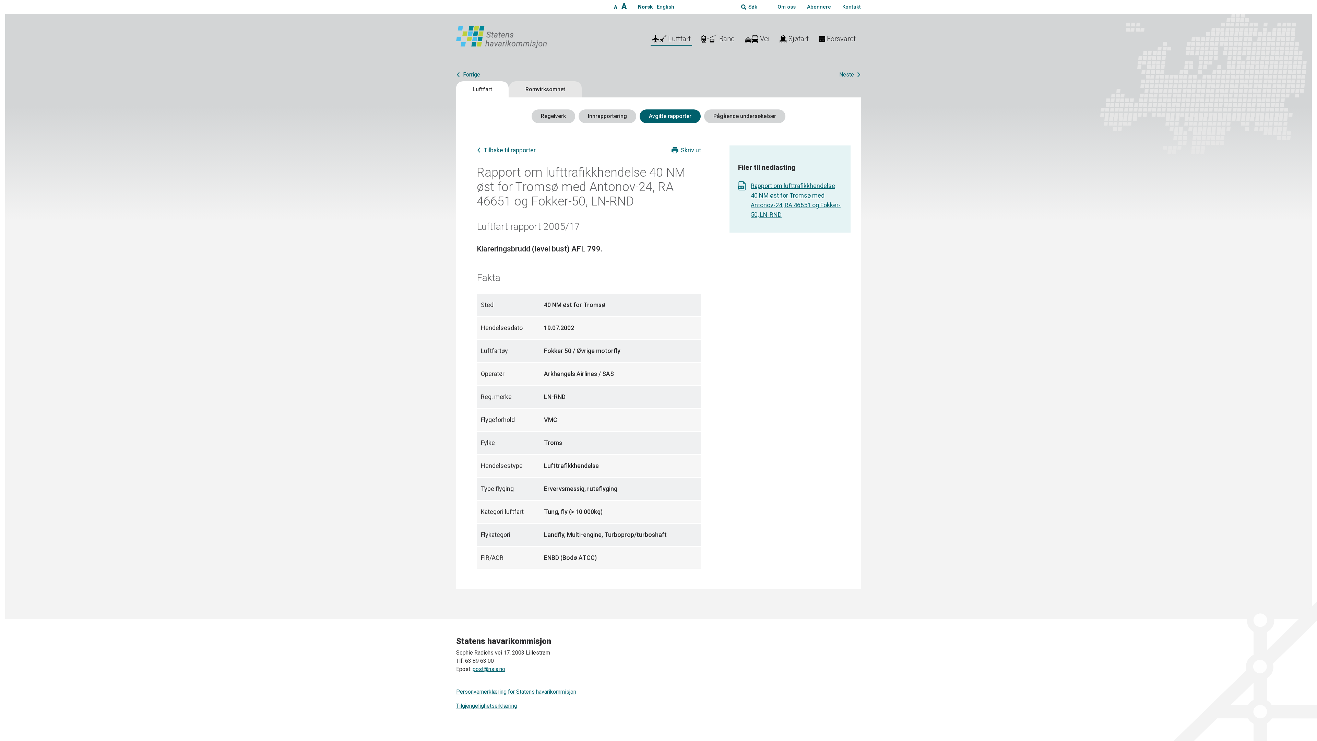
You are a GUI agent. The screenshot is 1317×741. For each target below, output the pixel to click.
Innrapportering (607, 116)
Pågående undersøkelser (744, 116)
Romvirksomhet (545, 89)
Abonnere (819, 7)
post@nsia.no (489, 669)
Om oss (787, 7)
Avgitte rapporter (670, 116)
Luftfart (482, 89)
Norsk (645, 7)
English (665, 7)
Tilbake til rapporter (510, 150)
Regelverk (553, 116)
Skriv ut (691, 150)
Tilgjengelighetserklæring (486, 706)
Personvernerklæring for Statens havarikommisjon (516, 692)
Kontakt (851, 7)
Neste (846, 74)
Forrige (471, 74)
